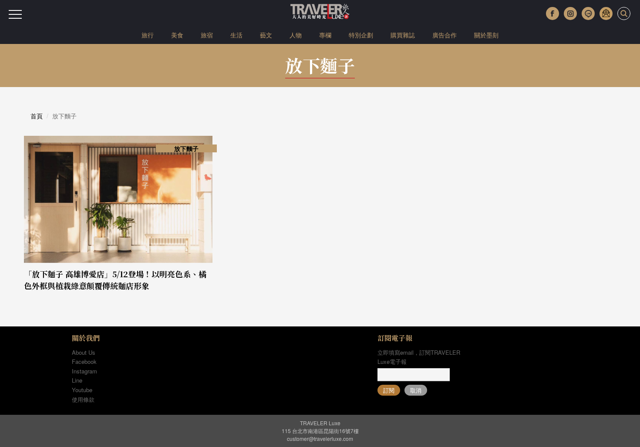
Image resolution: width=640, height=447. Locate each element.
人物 (296, 34)
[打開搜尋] (623, 13)
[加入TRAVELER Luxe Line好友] (588, 13)
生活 (236, 34)
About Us (83, 352)
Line (77, 380)
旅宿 (207, 34)
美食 (177, 34)
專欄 (325, 34)
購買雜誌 (403, 34)
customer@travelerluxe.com (320, 438)
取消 (415, 390)
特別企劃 (361, 34)
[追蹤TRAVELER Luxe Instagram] (570, 13)
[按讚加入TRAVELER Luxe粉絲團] (552, 13)
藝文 (266, 34)
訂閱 (388, 390)
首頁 (36, 115)
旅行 (147, 34)
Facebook (84, 361)
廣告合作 (444, 34)
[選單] (15, 14)
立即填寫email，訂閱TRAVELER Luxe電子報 (418, 357)
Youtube (82, 390)
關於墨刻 (486, 34)
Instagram (84, 371)
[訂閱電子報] (606, 13)
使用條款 (83, 399)
